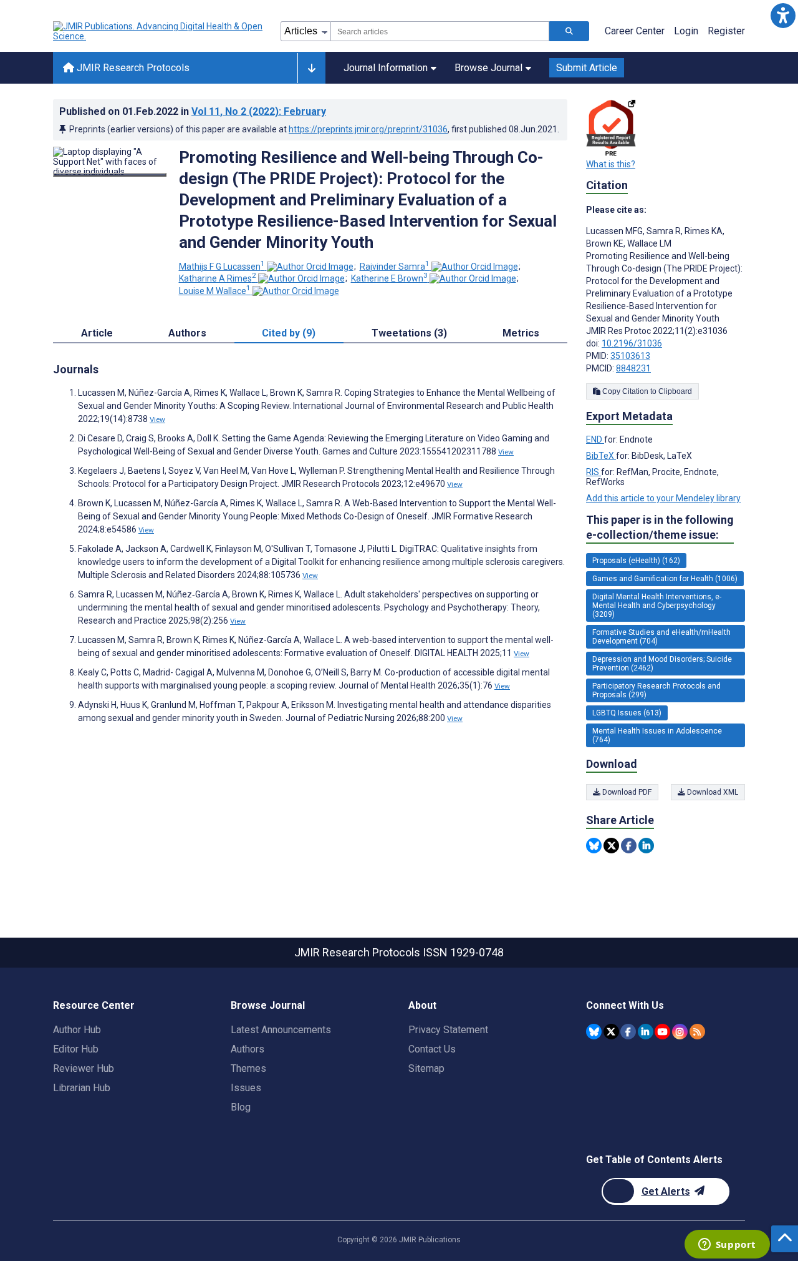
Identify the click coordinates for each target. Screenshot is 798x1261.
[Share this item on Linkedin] (646, 845)
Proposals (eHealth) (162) (636, 560)
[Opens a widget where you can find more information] (727, 1245)
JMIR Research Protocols (132, 68)
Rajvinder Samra (395, 267)
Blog (241, 1107)
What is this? (610, 164)
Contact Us (432, 1049)
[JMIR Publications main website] (159, 31)
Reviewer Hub (83, 1068)
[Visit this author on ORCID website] (310, 267)
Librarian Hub (81, 1088)
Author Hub (77, 1030)
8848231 (633, 368)
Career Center (635, 31)
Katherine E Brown (389, 278)
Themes (248, 1068)
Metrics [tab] (520, 333)
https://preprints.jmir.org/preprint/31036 (368, 129)
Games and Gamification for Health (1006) (665, 578)
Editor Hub (76, 1049)
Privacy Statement (448, 1030)
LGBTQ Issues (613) (626, 713)
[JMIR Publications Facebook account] (628, 1031)
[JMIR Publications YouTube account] (662, 1031)
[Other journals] (311, 68)
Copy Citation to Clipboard (646, 391)
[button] (783, 15)
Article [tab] (97, 333)
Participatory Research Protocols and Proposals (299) (656, 690)
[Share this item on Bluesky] (594, 845)
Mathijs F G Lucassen (222, 267)
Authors (247, 1049)
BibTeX (601, 456)
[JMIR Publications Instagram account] (680, 1031)
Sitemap (426, 1068)
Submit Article (586, 68)
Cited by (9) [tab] (288, 333)
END (595, 439)
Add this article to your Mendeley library (663, 498)
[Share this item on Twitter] (611, 845)
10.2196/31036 (632, 343)
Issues (246, 1088)
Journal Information (386, 68)
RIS (593, 472)
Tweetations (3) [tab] (409, 333)
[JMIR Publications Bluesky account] (594, 1031)
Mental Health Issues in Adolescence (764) (657, 735)
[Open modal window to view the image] (109, 175)
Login (686, 31)
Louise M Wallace (215, 291)
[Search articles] (569, 31)
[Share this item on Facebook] (629, 845)
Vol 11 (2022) (258, 111)
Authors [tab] (187, 333)
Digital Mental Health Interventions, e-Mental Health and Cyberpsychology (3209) (656, 605)
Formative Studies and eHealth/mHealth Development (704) (661, 636)
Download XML (711, 792)
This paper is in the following (660, 527)
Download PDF (625, 792)
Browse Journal (488, 68)
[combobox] (439, 31)
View (157, 419)
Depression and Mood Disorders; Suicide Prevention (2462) (662, 663)
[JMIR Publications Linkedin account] (645, 1031)
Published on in (192, 111)
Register (726, 31)
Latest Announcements (281, 1030)
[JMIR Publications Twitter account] (611, 1031)
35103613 (630, 356)
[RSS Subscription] (697, 1031)
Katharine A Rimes (217, 278)
